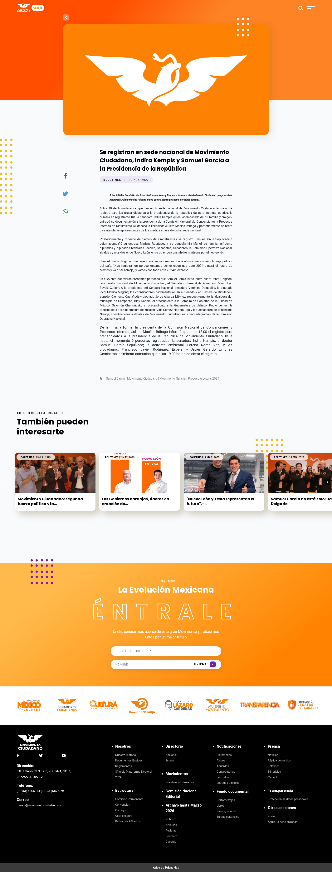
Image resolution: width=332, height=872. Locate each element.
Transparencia (280, 790)
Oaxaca (37, 7)
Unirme (200, 664)
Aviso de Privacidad (166, 867)
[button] (327, 481)
